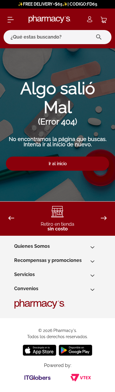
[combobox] (57, 37)
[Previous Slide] (11, 218)
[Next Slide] (103, 218)
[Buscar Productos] (100, 37)
